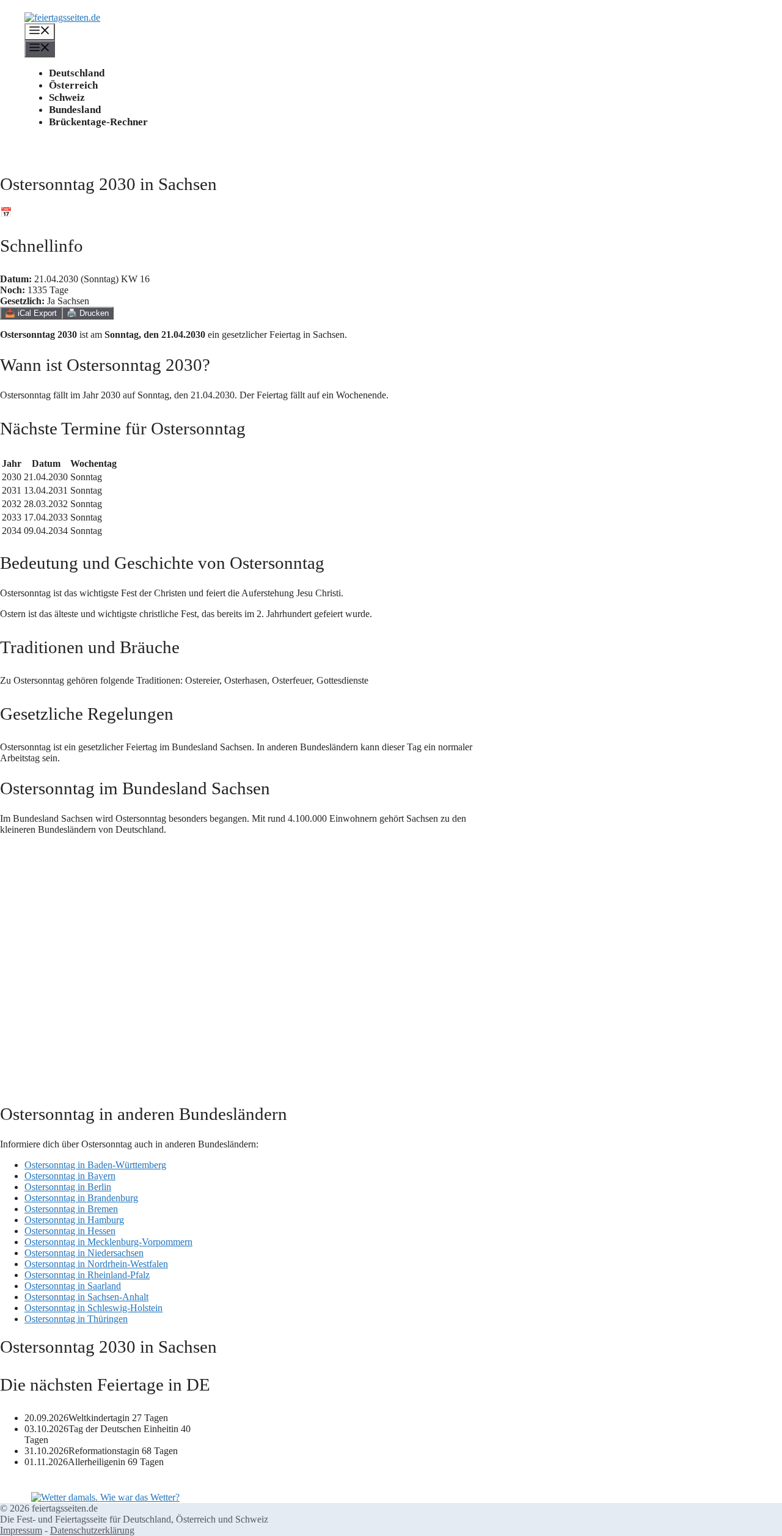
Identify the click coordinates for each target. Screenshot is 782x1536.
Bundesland (75, 109)
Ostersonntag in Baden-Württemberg (95, 1165)
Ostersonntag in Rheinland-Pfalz (87, 1275)
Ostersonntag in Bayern (69, 1176)
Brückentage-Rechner (98, 122)
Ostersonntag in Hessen (69, 1231)
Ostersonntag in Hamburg (74, 1220)
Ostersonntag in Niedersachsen (84, 1253)
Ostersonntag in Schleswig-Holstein (93, 1308)
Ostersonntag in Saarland (72, 1286)
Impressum (21, 1530)
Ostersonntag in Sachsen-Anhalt (86, 1297)
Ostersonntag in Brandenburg (81, 1198)
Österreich (73, 85)
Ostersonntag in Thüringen (76, 1319)
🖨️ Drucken (88, 313)
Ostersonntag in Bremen (71, 1209)
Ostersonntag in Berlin (67, 1187)
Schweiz (67, 97)
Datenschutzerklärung (92, 1530)
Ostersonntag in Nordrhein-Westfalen (96, 1264)
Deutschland (76, 73)
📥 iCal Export (31, 313)
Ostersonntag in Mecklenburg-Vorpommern (108, 1242)
